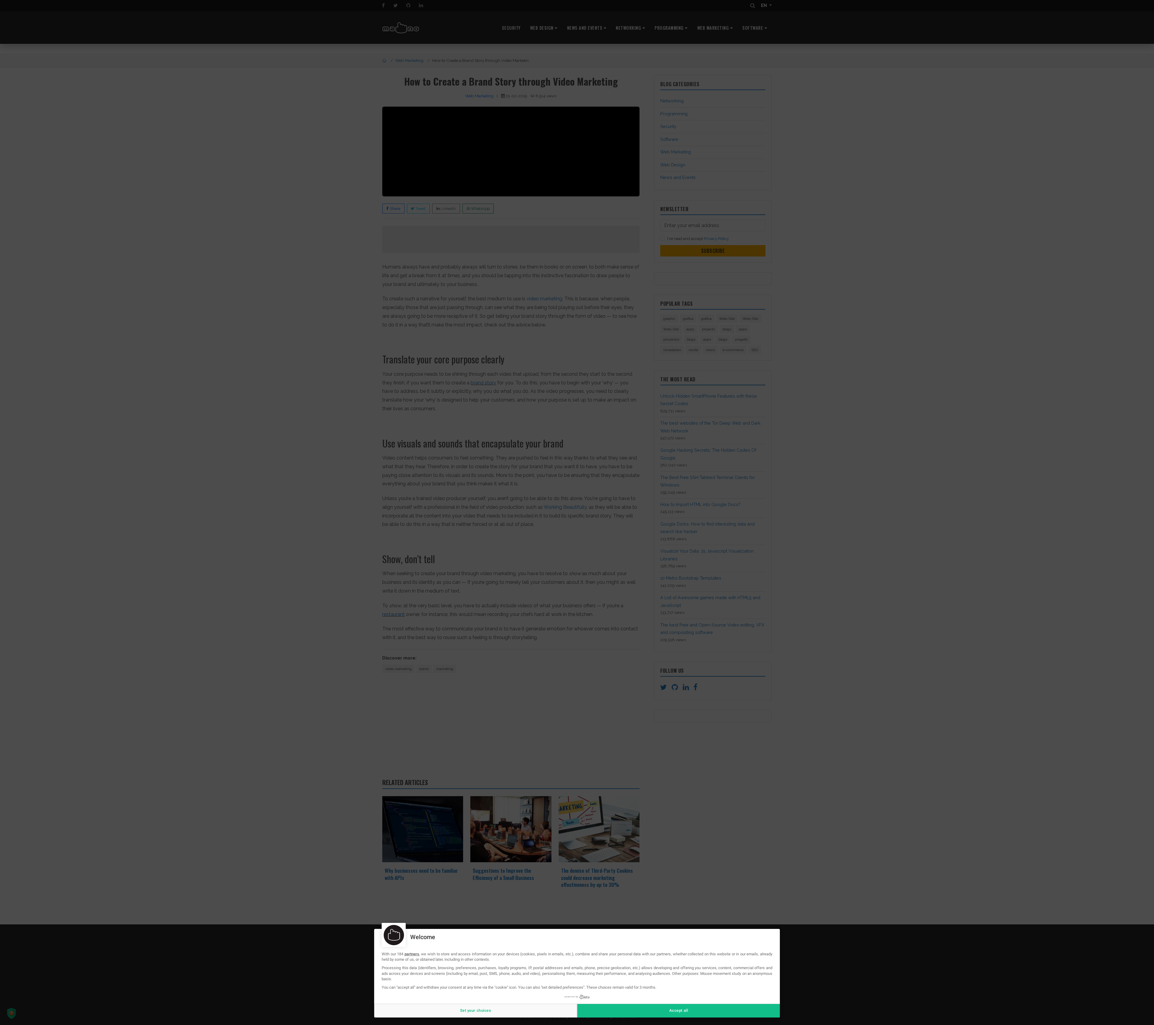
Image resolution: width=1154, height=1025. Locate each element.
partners (412, 954)
